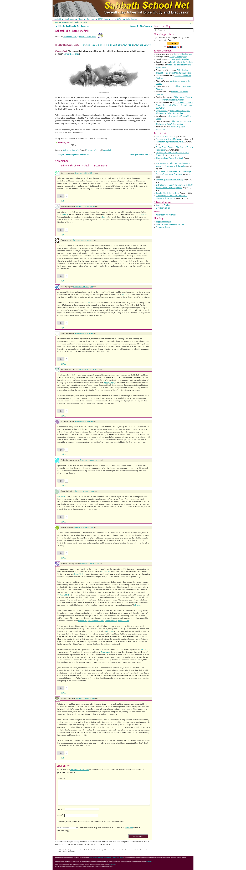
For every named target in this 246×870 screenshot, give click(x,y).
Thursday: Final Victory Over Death (169, 158)
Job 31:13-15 (110, 631)
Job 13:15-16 (143, 214)
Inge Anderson (161, 111)
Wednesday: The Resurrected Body (169, 180)
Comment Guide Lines (79, 769)
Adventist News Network (166, 215)
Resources (91, 19)
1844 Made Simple (163, 222)
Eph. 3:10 (147, 45)
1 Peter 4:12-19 (123, 621)
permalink (107, 150)
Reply (63, 201)
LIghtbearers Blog (163, 208)
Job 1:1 (82, 45)
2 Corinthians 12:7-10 (96, 621)
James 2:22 (69, 54)
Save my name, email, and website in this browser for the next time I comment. (92, 821)
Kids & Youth (69, 19)
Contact (134, 19)
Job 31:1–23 (107, 45)
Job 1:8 (88, 45)
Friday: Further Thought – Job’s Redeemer (72, 26)
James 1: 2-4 (82, 621)
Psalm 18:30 (105, 572)
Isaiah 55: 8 (78, 574)
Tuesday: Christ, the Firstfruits (181, 62)
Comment (62, 778)
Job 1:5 (104, 217)
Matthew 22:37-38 (64, 595)
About (80, 19)
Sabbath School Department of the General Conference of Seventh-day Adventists (106, 857)
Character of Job (92, 150)
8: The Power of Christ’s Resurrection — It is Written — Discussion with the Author (174, 105)
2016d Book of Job (73, 150)
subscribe (129, 828)
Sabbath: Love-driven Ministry (168, 139)
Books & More (116, 19)
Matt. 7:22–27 (128, 45)
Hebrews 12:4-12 (111, 621)
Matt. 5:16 (139, 45)
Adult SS (57, 19)
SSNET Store (103, 19)
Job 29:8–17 (97, 45)
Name (60, 809)
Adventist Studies (163, 205)
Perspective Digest (163, 227)
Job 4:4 (87, 303)
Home (56, 22)
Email (60, 815)
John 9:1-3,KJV (109, 383)
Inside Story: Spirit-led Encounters (169, 142)
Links (129, 19)
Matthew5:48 (62, 497)
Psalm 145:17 (105, 652)
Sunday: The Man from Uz (141, 26)
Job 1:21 (65, 214)
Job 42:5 (137, 605)
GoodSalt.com (112, 864)
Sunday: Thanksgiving (183, 54)
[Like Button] (73, 145)
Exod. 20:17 (117, 45)
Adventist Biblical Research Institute (170, 224)
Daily (63, 22)
